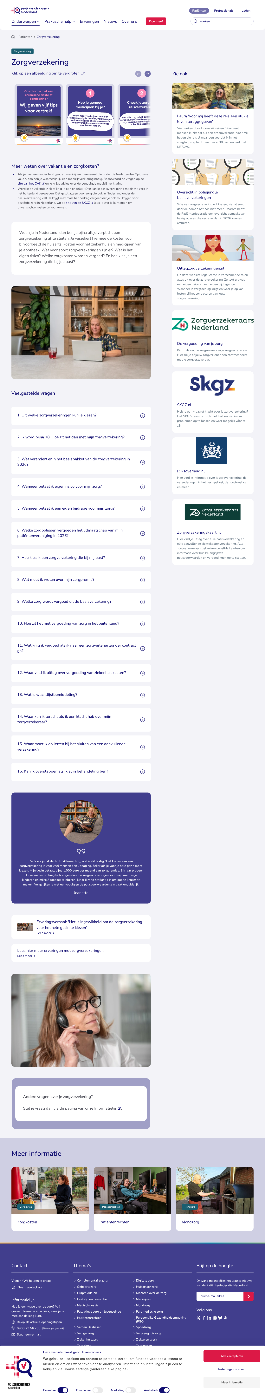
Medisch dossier (88, 1305)
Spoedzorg (143, 1327)
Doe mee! (156, 21)
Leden (246, 11)
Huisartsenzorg (147, 1287)
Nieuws (110, 21)
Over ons (129, 21)
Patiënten (199, 11)
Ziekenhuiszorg (87, 1340)
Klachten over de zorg (151, 1293)
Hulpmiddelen (87, 1293)
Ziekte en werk (146, 1340)
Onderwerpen (23, 21)
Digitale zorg (145, 1281)
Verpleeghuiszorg (148, 1333)
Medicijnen (143, 1299)
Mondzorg (143, 1305)
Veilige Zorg (85, 1333)
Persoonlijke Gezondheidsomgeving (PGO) (161, 1319)
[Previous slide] (138, 74)
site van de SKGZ (78, 203)
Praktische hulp (57, 21)
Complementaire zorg (92, 1281)
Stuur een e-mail (29, 1334)
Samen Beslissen (89, 1327)
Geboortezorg (86, 1287)
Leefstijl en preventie (92, 1299)
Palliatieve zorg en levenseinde (99, 1312)
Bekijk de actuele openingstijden (39, 1322)
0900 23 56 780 (40, 1328)
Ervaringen (89, 21)
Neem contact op (30, 1287)
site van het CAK (29, 184)
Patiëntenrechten (89, 1318)
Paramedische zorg (149, 1312)
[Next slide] (148, 74)
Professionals (224, 11)
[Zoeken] (195, 21)
